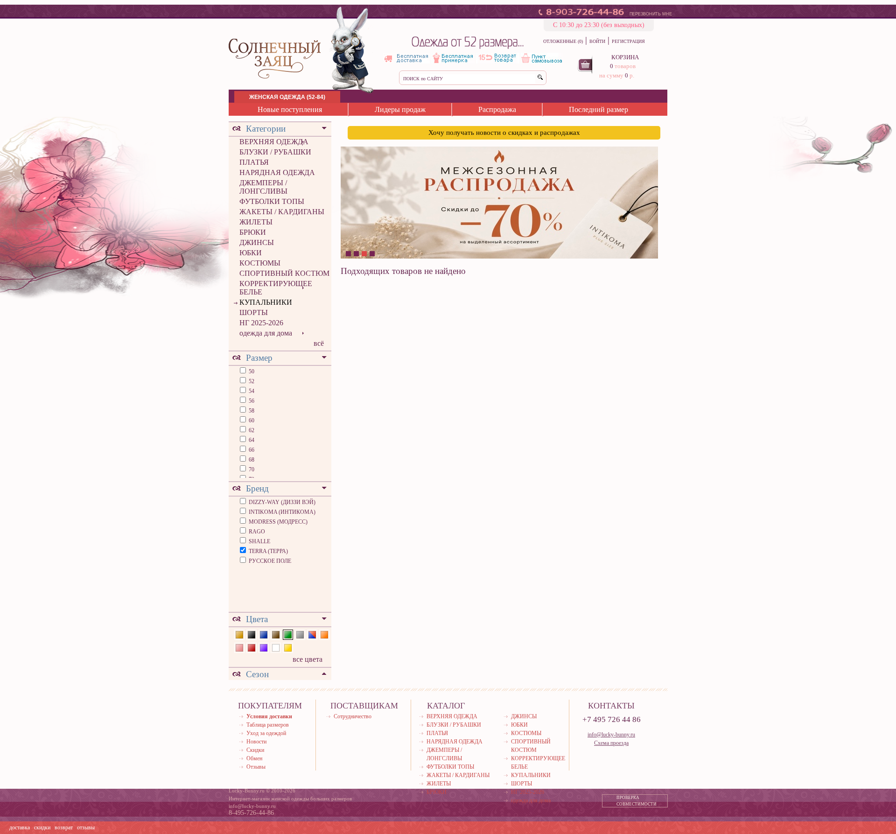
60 (250, 420)
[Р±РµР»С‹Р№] (276, 647)
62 (250, 430)
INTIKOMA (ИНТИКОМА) (282, 512)
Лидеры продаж (400, 109)
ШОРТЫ (253, 312)
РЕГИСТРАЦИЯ (628, 41)
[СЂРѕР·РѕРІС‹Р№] (239, 647)
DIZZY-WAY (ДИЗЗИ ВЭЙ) (282, 502)
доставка (19, 827)
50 (250, 371)
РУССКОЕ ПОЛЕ (270, 561)
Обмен (254, 758)
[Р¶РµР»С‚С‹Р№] (288, 647)
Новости (256, 741)
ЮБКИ (250, 253)
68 (250, 459)
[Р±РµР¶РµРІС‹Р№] (239, 633)
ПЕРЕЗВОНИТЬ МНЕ (651, 14)
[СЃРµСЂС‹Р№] (300, 633)
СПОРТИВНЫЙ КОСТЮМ (284, 273)
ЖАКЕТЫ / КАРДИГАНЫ (281, 212)
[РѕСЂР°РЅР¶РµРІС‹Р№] (324, 633)
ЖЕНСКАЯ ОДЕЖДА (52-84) (287, 97)
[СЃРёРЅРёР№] (264, 633)
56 (250, 401)
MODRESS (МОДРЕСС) (278, 522)
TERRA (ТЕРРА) (268, 551)
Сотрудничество (352, 716)
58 (250, 410)
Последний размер (598, 109)
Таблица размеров (267, 725)
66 (250, 450)
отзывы (86, 827)
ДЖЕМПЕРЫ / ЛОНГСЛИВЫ (263, 187)
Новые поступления (290, 109)
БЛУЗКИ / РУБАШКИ (275, 152)
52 (250, 381)
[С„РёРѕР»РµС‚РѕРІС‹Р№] (264, 647)
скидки (42, 827)
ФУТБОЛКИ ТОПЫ (271, 201)
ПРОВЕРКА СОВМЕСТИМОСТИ (636, 800)
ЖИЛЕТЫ (256, 222)
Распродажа (497, 109)
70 (250, 469)
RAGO (257, 531)
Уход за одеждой (266, 733)
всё (319, 343)
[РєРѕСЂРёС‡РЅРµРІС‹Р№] (276, 633)
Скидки (255, 750)
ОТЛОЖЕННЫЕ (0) (563, 41)
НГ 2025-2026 (261, 323)
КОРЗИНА (625, 57)
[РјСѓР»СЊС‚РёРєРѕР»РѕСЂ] (312, 633)
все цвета (307, 659)
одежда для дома (265, 333)
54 (250, 391)
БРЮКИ (252, 232)
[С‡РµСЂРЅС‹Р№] (251, 633)
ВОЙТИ (597, 41)
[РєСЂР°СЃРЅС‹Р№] (251, 647)
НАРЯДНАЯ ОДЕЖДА (277, 172)
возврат (64, 827)
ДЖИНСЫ (256, 242)
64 (250, 440)
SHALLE (259, 541)
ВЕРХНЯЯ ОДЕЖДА (273, 142)
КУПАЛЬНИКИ (265, 302)
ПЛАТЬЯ (254, 162)
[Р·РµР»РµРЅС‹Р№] (288, 633)
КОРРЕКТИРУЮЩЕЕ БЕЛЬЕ (275, 288)
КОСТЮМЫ (259, 263)
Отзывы (256, 767)
